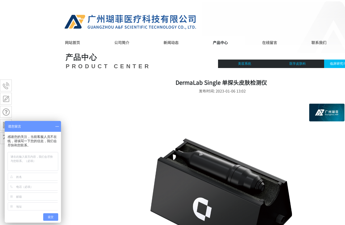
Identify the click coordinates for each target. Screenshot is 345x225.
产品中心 (220, 42)
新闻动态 (171, 42)
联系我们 (318, 42)
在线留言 (269, 42)
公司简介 (121, 42)
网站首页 (72, 42)
